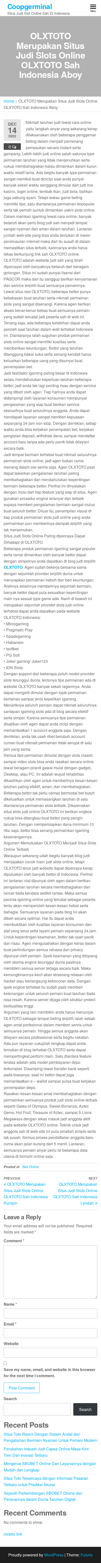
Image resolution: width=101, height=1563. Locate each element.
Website (11, 1343)
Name (10, 1304)
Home (9, 101)
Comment (14, 1240)
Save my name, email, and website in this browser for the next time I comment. (49, 1373)
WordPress (53, 1555)
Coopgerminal (29, 6)
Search (10, 1398)
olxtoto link (13, 1534)
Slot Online (30, 1166)
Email (10, 1324)
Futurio (87, 1555)
